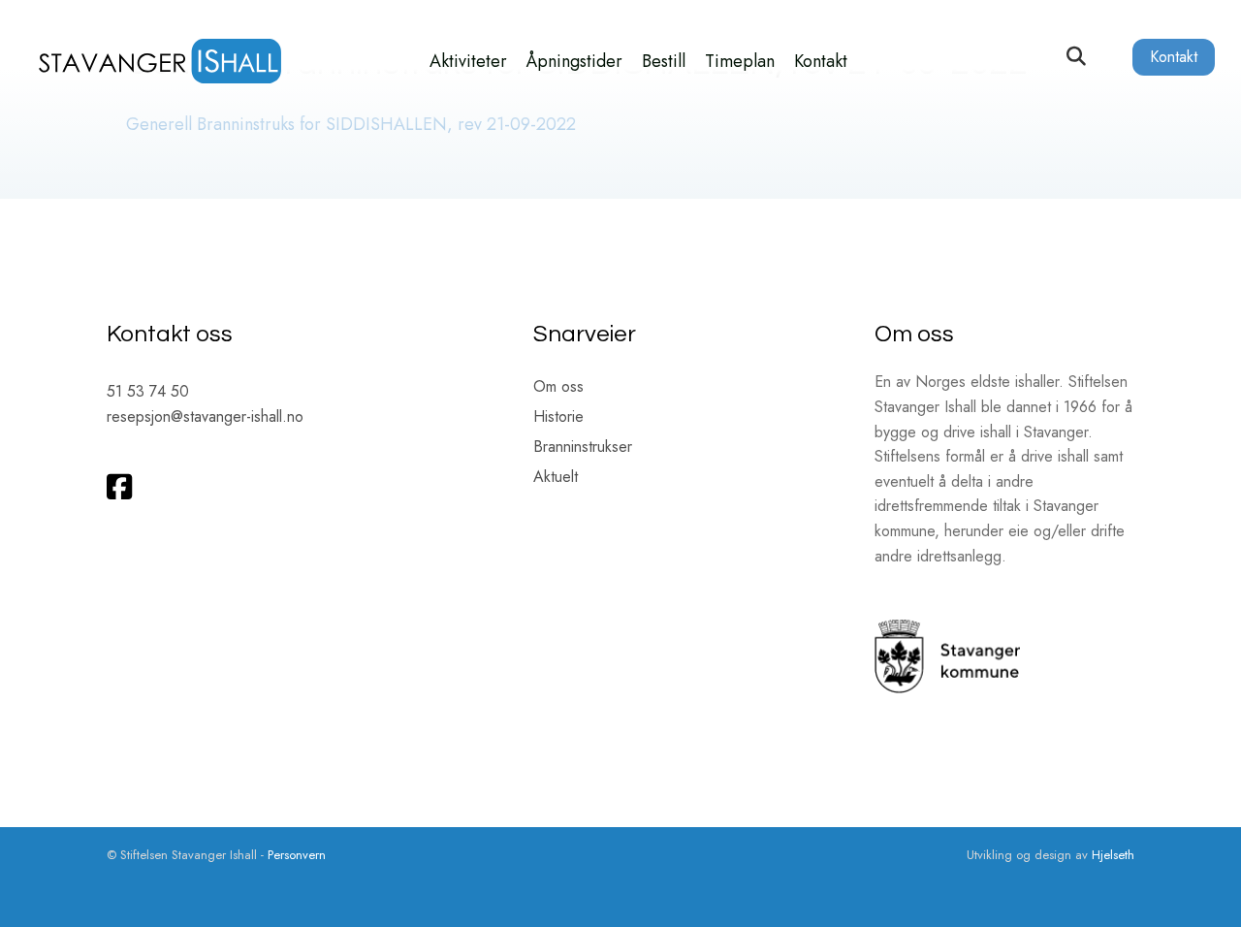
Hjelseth (1113, 855)
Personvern (297, 855)
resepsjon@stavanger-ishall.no (205, 416)
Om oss (558, 388)
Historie (558, 418)
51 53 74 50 (148, 391)
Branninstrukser (582, 448)
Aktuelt (555, 478)
